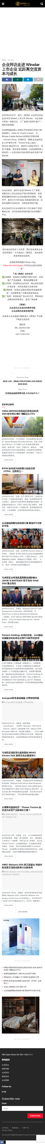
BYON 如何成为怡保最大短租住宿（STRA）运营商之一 (18, 470)
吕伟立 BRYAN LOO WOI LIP (15, 987)
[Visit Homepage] (22, 3)
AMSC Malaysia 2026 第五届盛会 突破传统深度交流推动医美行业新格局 (22, 866)
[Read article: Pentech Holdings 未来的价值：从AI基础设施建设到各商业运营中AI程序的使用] (22, 651)
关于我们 (5, 1128)
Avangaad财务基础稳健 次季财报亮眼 (20, 698)
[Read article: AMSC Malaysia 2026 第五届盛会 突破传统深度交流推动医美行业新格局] (22, 880)
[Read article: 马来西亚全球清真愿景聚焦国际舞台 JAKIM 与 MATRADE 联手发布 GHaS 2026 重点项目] (22, 596)
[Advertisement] (22, 32)
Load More (22, 912)
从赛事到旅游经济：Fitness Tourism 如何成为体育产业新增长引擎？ (21, 809)
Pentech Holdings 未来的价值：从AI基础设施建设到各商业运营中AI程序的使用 (22, 636)
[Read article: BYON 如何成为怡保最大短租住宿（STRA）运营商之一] (22, 484)
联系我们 (15, 1128)
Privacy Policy (7, 1130)
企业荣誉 (5, 1080)
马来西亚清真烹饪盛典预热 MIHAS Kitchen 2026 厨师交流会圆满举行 (19, 754)
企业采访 (5, 1065)
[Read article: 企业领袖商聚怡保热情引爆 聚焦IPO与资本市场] (22, 539)
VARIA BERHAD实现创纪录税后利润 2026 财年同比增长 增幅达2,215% (20, 412)
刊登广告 (25, 1128)
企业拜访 (5, 1072)
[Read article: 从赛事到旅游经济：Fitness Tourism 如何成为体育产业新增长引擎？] (22, 823)
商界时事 (5, 1068)
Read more (10, 459)
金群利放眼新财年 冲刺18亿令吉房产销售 (20, 973)
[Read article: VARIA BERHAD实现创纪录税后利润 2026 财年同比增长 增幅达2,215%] (22, 427)
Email (5, 1103)
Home (4, 60)
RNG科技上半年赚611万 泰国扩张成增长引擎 (21, 977)
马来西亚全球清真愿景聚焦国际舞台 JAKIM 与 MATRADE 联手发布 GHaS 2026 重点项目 (20, 580)
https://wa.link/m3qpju (13, 265)
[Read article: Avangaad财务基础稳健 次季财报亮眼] (22, 711)
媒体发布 (11, 60)
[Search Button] (42, 3)
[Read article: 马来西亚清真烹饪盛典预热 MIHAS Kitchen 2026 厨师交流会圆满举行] (22, 768)
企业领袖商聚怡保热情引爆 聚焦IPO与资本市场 (22, 524)
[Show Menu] (3, 3)
